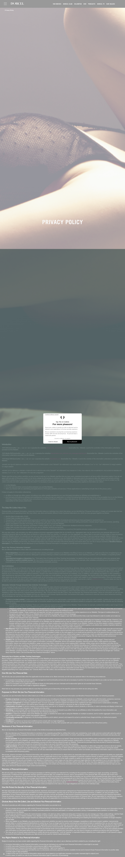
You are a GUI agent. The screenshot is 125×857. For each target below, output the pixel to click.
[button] (4, 854)
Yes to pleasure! (72, 441)
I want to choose (53, 441)
